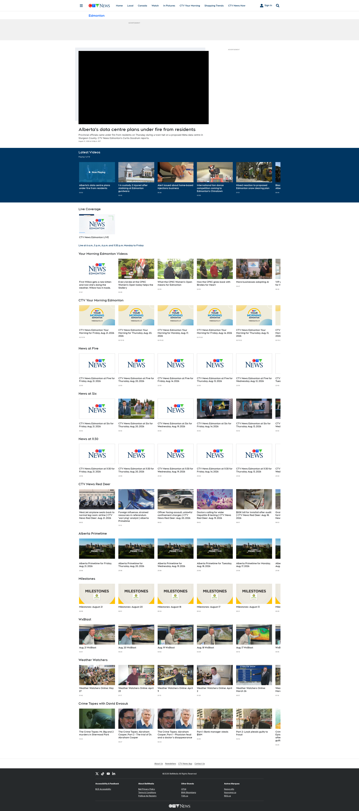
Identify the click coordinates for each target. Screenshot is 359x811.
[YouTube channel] (108, 773)
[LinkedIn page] (114, 773)
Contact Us (200, 763)
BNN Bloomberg (188, 792)
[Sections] (81, 5)
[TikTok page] (102, 773)
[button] (274, 179)
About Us (158, 763)
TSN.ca (184, 796)
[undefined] (97, 177)
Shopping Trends (214, 5)
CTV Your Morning (190, 5)
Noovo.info (229, 789)
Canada (142, 5)
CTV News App (185, 763)
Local (130, 5)
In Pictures (169, 5)
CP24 (183, 789)
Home (119, 5)
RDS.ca (227, 796)
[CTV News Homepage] (99, 5)
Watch (155, 5)
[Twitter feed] (97, 773)
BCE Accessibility (103, 789)
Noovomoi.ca (230, 792)
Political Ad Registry (147, 796)
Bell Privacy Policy (146, 789)
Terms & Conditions (147, 792)
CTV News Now (236, 5)
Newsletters (170, 763)
